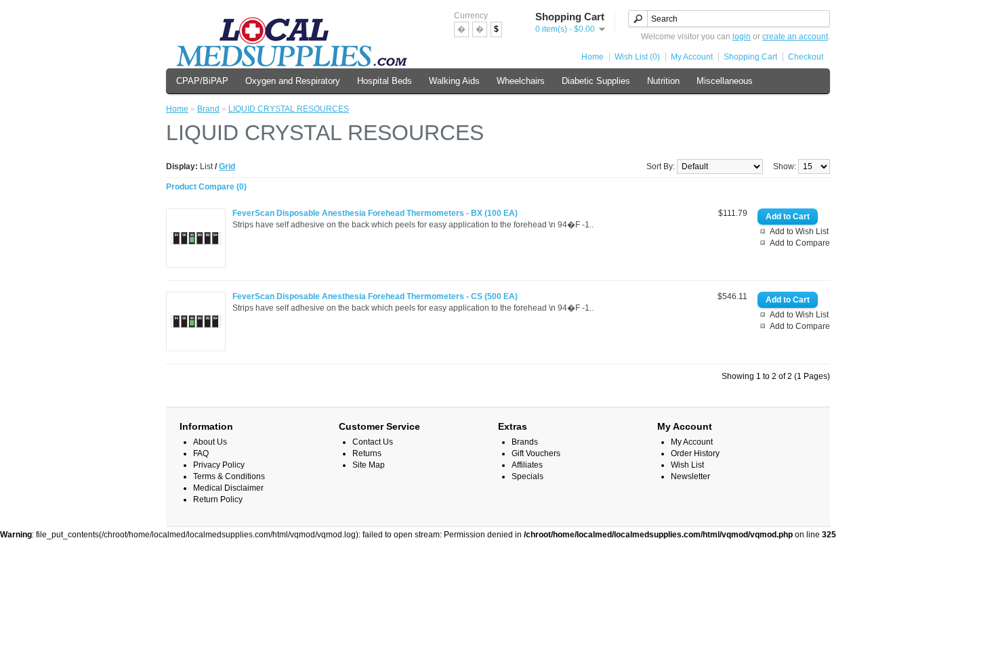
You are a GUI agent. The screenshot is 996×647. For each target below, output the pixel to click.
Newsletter (690, 476)
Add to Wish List (799, 231)
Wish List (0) (637, 57)
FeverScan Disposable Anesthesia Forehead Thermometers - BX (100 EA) (375, 213)
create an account (795, 36)
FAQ (201, 453)
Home (592, 57)
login (741, 36)
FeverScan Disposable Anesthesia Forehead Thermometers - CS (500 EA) (375, 296)
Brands (525, 442)
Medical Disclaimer (228, 488)
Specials (527, 476)
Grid (227, 166)
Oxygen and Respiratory (292, 81)
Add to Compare (800, 243)
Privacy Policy (219, 465)
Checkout (805, 57)
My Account (692, 57)
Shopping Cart (750, 57)
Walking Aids (454, 81)
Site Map (368, 465)
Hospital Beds (384, 81)
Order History (695, 453)
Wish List (687, 465)
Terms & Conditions (229, 476)
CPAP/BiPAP (202, 81)
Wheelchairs (521, 81)
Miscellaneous (725, 81)
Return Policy (218, 499)
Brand (208, 109)
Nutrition (663, 81)
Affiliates (527, 465)
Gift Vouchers (536, 453)
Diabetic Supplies (596, 81)
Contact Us (372, 442)
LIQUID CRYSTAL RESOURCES (288, 109)
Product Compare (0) (206, 187)
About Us (210, 442)
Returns (366, 453)
